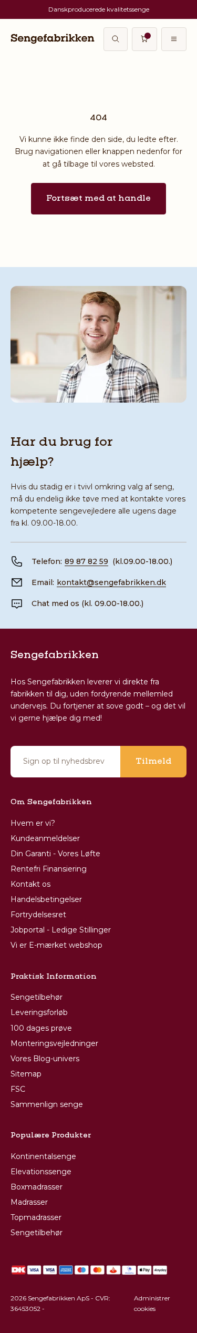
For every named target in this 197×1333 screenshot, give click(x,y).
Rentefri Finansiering (49, 869)
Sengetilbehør (37, 997)
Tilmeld (153, 761)
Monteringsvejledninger (54, 1043)
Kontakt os (30, 884)
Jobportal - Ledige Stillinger (61, 930)
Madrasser (29, 1202)
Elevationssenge (41, 1171)
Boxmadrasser (37, 1187)
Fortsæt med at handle (98, 198)
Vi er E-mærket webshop (56, 945)
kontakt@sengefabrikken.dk (111, 582)
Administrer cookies (152, 1303)
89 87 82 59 (86, 561)
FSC (18, 1089)
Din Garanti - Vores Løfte (55, 853)
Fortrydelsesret (38, 914)
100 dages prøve (41, 1028)
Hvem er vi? (33, 823)
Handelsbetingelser (46, 899)
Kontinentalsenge (43, 1156)
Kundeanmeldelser (45, 838)
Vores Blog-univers (45, 1058)
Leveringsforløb (39, 1012)
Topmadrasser (36, 1217)
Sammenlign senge (47, 1104)
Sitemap (26, 1074)
